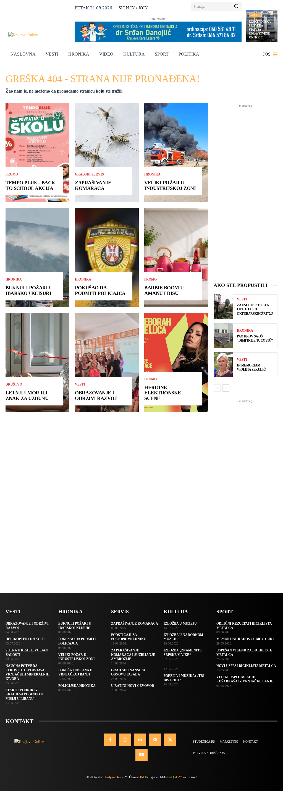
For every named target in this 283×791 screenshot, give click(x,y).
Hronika (14, 279)
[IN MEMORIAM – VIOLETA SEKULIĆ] (223, 364)
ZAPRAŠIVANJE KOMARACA (93, 185)
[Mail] (155, 740)
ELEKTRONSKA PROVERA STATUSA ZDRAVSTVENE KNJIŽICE (260, 29)
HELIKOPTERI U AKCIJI (25, 639)
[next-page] (225, 388)
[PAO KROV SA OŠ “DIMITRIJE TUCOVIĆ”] (223, 335)
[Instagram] (125, 740)
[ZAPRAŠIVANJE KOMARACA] (107, 152)
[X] (170, 740)
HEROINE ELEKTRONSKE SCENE (162, 393)
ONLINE (144, 777)
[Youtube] (141, 755)
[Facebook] (110, 740)
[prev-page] (217, 388)
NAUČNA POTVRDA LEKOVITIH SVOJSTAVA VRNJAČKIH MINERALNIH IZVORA (27, 672)
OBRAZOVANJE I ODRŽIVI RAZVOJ (96, 395)
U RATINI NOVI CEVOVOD (132, 686)
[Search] (236, 6)
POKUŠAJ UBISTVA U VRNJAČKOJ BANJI (75, 672)
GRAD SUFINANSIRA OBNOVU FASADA (128, 672)
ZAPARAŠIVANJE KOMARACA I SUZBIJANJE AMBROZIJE (133, 654)
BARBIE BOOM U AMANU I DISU (164, 290)
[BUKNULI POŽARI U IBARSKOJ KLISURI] (37, 257)
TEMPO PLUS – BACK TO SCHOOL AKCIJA (30, 185)
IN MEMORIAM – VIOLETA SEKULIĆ (251, 367)
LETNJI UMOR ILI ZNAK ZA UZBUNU (27, 395)
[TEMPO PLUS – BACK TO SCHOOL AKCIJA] (37, 152)
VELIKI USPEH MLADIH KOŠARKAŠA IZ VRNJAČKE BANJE (244, 679)
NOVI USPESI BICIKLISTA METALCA (246, 666)
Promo (12, 174)
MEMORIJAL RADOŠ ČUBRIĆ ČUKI (245, 639)
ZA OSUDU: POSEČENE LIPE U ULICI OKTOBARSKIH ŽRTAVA (255, 309)
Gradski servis (89, 174)
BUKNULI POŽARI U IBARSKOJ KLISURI (29, 290)
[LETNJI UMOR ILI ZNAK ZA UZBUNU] (37, 362)
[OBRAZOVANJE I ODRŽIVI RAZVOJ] (107, 362)
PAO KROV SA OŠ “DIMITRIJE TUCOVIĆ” (255, 338)
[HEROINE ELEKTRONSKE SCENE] (176, 362)
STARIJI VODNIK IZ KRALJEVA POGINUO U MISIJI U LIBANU (24, 694)
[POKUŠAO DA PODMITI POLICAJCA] (107, 257)
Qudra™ (176, 777)
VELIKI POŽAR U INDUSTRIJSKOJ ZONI (170, 185)
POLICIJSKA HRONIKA (77, 686)
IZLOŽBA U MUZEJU (180, 623)
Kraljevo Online (114, 777)
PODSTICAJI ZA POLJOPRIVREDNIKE (128, 637)
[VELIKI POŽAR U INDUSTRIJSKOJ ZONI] (176, 152)
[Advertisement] (245, 191)
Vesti (254, 14)
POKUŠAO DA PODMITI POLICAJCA (100, 290)
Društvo (14, 384)
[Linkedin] (140, 740)
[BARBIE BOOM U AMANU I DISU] (176, 257)
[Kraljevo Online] (39, 35)
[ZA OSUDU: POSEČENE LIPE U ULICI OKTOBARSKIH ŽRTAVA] (223, 306)
